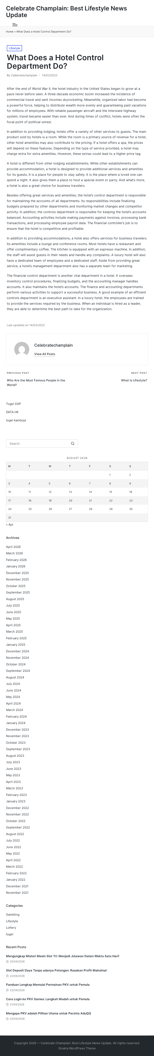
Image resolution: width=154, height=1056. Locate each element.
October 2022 (15, 821)
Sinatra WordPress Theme (77, 1048)
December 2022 (17, 808)
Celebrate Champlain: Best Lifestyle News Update (66, 11)
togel (9, 934)
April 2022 (13, 860)
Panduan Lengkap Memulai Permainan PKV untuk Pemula (48, 985)
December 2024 (17, 651)
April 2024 (13, 703)
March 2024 (14, 710)
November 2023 (17, 736)
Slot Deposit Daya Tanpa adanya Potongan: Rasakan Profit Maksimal (56, 970)
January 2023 (15, 801)
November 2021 (17, 893)
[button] (44, 354)
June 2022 (13, 847)
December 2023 (17, 729)
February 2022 (16, 873)
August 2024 (15, 677)
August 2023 (15, 756)
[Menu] (14, 24)
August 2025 (15, 599)
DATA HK (12, 412)
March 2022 (14, 866)
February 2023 (16, 795)
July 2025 (13, 605)
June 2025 (13, 612)
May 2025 (13, 618)
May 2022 (13, 853)
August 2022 (15, 834)
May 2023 (13, 775)
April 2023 (13, 782)
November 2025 (17, 579)
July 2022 (13, 840)
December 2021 (17, 886)
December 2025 (17, 573)
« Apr (9, 524)
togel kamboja (16, 420)
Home (9, 31)
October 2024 (16, 664)
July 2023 (13, 762)
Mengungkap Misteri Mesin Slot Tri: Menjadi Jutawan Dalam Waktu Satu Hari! (62, 956)
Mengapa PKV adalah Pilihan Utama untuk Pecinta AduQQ (48, 1013)
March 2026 (14, 553)
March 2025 (14, 631)
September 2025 (18, 592)
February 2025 (16, 638)
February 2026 (16, 560)
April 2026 (13, 547)
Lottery (11, 927)
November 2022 (17, 814)
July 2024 (13, 684)
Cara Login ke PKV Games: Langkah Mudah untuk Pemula (48, 999)
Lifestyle (14, 48)
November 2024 (17, 658)
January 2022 (15, 879)
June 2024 (13, 690)
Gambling (12, 914)
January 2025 (15, 644)
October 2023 (16, 743)
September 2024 (18, 671)
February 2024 (16, 716)
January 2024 (15, 723)
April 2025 (13, 625)
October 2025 (15, 586)
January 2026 (15, 566)
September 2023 (18, 749)
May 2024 (13, 697)
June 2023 (13, 769)
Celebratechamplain (53, 345)
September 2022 (18, 827)
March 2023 (14, 788)
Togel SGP (13, 404)
